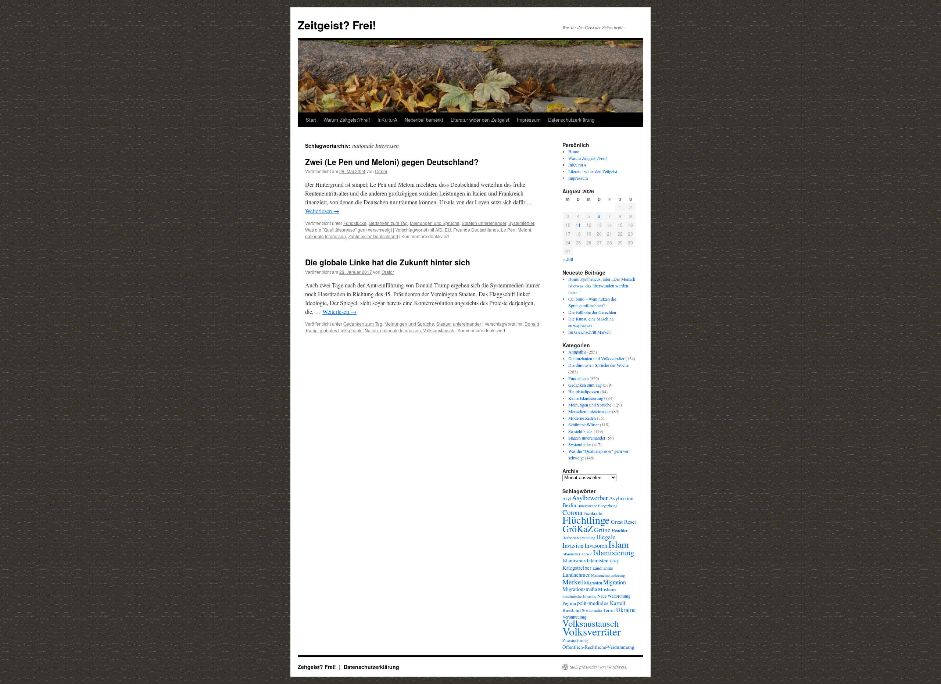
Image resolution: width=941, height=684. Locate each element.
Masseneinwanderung (608, 575)
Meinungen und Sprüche (434, 223)
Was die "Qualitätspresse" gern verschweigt (348, 229)
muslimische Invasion (579, 596)
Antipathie (577, 352)
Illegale (606, 537)
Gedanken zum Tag (388, 223)
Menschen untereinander (589, 411)
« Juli (567, 259)
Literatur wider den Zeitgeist (480, 119)
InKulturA (387, 119)
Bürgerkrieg (607, 505)
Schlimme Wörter (583, 424)
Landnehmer (576, 574)
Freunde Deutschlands (476, 229)
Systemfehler (521, 223)
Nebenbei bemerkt (424, 119)
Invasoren (595, 545)
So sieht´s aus (580, 431)
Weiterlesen (322, 211)
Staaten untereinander (484, 223)
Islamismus (574, 560)
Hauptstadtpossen (583, 391)
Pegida (569, 603)
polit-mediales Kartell (601, 602)
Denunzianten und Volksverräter (596, 358)
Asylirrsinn (621, 498)
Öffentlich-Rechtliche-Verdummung (598, 647)
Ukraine (626, 609)
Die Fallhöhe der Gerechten (592, 312)
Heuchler (619, 530)
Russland (571, 610)
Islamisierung (613, 552)
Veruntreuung (574, 617)
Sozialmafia (592, 610)
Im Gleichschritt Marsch (589, 332)
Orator (381, 171)
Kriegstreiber (576, 567)
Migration (614, 582)
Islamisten (597, 560)
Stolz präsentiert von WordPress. (598, 667)
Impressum (529, 119)
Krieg (614, 560)
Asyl (566, 498)
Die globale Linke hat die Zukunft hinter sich (387, 262)
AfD (439, 229)
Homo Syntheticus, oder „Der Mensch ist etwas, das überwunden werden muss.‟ (601, 285)
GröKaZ (577, 528)
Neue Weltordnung (613, 596)
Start (311, 119)
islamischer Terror (577, 553)
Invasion (572, 545)
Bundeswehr (587, 505)
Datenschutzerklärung (571, 119)
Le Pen (508, 229)
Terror (609, 610)
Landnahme (603, 568)
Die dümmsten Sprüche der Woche (598, 365)
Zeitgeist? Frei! (337, 25)
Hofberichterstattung (578, 537)
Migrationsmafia (579, 588)
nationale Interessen (325, 236)
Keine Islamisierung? (586, 398)
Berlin (569, 505)
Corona (572, 512)
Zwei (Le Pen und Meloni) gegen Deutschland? (392, 161)
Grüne (602, 529)
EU (448, 229)
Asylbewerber (590, 497)
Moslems (607, 589)
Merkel (572, 581)
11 (578, 225)
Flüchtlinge (586, 520)
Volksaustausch (438, 330)
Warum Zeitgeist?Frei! (346, 119)
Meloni (524, 229)
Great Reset (623, 521)
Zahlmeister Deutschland (373, 236)
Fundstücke (354, 223)
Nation (371, 330)
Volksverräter (591, 631)
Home (573, 151)
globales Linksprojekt (341, 330)
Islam (618, 544)
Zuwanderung (575, 640)
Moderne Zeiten (582, 418)
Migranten (593, 582)
